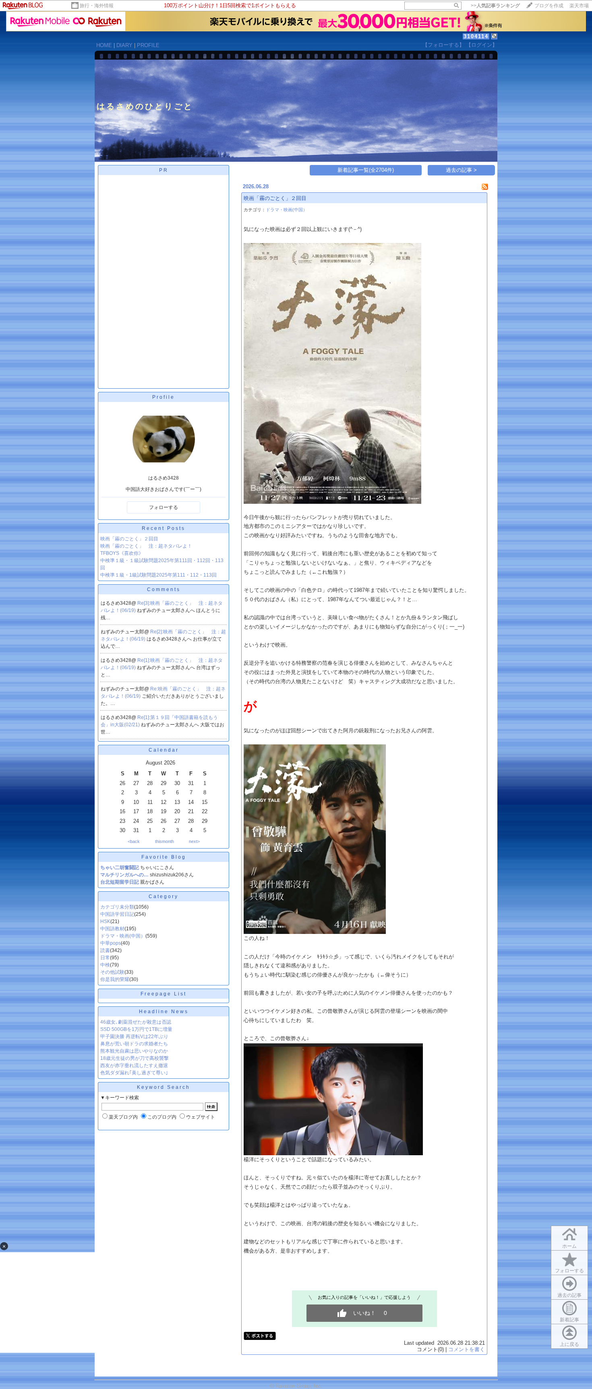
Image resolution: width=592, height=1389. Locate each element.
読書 (105, 950)
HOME (104, 45)
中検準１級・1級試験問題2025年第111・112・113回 (158, 575)
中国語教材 (112, 928)
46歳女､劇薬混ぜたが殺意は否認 (135, 1022)
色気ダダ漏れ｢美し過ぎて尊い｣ (134, 1073)
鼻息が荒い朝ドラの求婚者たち (134, 1044)
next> (194, 841)
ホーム (569, 1246)
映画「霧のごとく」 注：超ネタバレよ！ (146, 546)
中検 (105, 965)
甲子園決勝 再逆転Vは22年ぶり (134, 1036)
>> (495, 5)
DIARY (124, 45)
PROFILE (148, 45)
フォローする (163, 507)
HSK (105, 921)
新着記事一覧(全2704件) (365, 170)
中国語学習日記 (117, 914)
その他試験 (112, 972)
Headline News (163, 1011)
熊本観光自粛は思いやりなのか (134, 1051)
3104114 (476, 36)
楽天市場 (579, 5)
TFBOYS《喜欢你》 (121, 553)
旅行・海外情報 (97, 5)
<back (134, 841)
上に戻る (569, 1344)
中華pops (110, 943)
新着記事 (569, 1320)
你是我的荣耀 (114, 979)
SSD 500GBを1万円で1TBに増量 (136, 1029)
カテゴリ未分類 (117, 907)
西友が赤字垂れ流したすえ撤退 (134, 1065)
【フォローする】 (443, 45)
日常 (105, 957)
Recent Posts (163, 528)
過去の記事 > (461, 170)
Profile (163, 397)
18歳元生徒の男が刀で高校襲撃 (134, 1058)
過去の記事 (569, 1295)
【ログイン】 (481, 45)
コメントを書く (466, 1349)
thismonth (164, 841)
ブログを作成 (548, 5)
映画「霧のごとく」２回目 (129, 539)
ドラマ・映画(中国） (122, 936)
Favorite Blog (163, 857)
